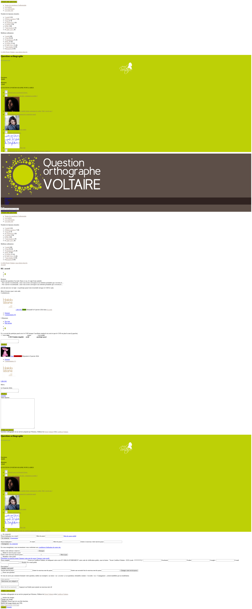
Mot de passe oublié (70, 536)
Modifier (4, 344)
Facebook (165, 560)
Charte (7, 203)
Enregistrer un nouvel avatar (10, 558)
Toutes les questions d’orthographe (15, 5)
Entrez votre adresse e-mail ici (10, 551)
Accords (49, 309)
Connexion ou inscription (9, 211)
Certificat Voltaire (62, 432)
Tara (7, 21)
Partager (7, 313)
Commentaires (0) (10, 315)
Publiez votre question (8, 591)
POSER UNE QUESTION (9, 2)
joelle (8, 17)
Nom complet (5, 560)
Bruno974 (9, 49)
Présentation (8, 198)
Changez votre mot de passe (27, 558)
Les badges (8, 7)
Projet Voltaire (48, 432)
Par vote (7, 321)
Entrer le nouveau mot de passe (42, 570)
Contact (7, 202)
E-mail (32, 542)
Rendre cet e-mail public (29, 562)
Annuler (3, 346)
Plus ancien (8, 323)
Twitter (189, 560)
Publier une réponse (7, 430)
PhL (7, 26)
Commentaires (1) (10, 361)
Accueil (3, 265)
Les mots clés (9, 10)
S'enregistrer (14, 538)
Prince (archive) (11, 19)
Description (4, 566)
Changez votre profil (43, 558)
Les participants (9, 9)
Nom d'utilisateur (6, 542)
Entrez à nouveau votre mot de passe (92, 542)
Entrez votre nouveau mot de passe (11, 554)
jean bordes (9, 28)
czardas (8, 24)
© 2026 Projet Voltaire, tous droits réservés (14, 52)
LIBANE (4, 381)
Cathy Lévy (10, 29)
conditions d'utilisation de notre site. (50, 547)
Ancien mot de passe (7, 570)
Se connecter (14, 544)
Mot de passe (41, 536)
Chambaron (10, 22)
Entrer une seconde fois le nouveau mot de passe (86, 570)
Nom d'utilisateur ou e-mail (9, 536)
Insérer (4, 607)
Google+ (213, 560)
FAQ (6, 200)
